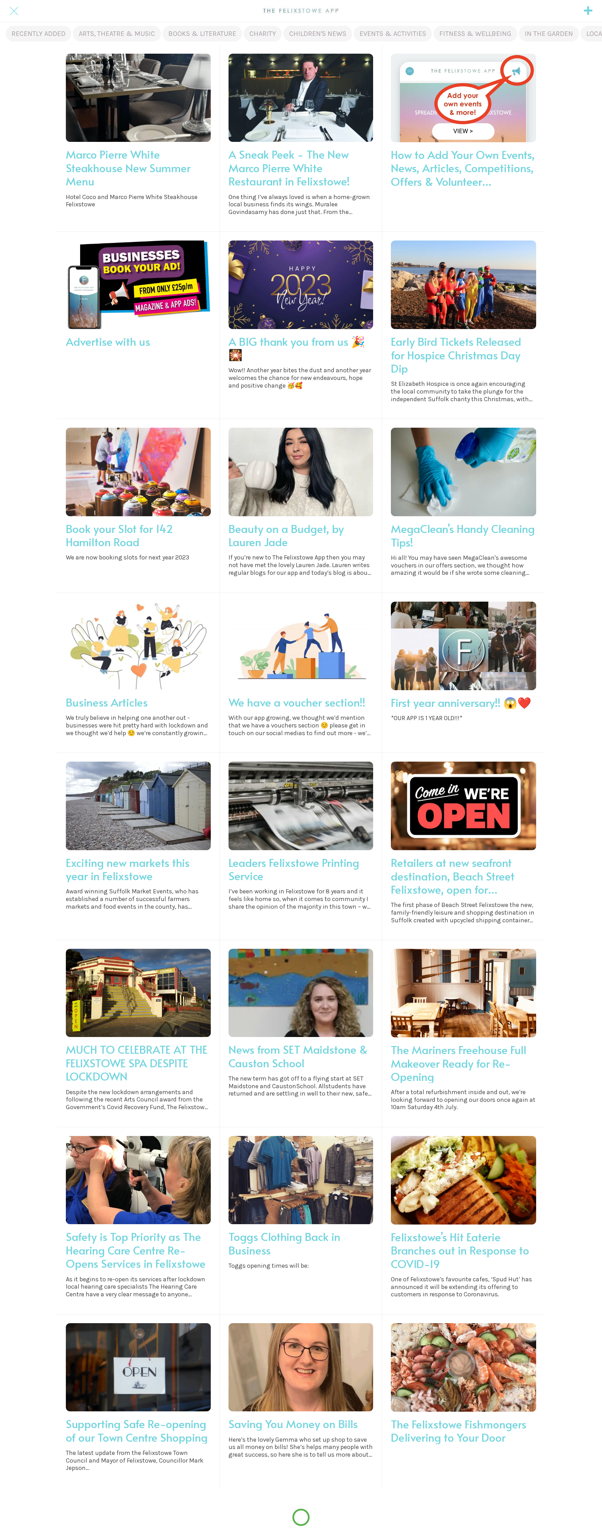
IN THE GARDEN (549, 34)
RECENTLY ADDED (38, 34)
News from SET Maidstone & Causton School (298, 1056)
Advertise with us (108, 341)
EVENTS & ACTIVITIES (393, 34)
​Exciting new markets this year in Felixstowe (128, 869)
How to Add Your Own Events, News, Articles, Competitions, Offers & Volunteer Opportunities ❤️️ (463, 168)
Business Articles (107, 702)
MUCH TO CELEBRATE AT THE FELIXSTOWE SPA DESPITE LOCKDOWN (137, 1063)
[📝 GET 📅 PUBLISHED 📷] (588, 11)
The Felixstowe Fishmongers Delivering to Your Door (458, 1430)
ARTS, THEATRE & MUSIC (117, 34)
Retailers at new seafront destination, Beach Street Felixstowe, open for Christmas (453, 876)
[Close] (14, 11)
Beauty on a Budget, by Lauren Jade (286, 535)
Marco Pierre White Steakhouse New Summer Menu (128, 167)
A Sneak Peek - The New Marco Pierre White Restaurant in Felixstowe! (289, 167)
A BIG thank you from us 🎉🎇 (297, 348)
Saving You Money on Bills (293, 1423)
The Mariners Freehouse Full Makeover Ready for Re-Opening (458, 1063)
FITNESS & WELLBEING (475, 34)
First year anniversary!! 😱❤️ (461, 702)
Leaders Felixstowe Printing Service (294, 869)
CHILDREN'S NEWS (317, 34)
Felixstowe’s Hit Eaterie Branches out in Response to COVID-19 (460, 1250)
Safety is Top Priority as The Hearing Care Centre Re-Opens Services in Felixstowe (136, 1250)
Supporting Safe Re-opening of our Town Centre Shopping (137, 1430)
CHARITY (262, 34)
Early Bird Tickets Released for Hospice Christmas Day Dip (456, 355)
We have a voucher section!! (297, 702)
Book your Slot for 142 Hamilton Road (119, 535)
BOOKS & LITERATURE (202, 34)
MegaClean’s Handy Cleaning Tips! (463, 535)
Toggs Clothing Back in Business (284, 1243)
